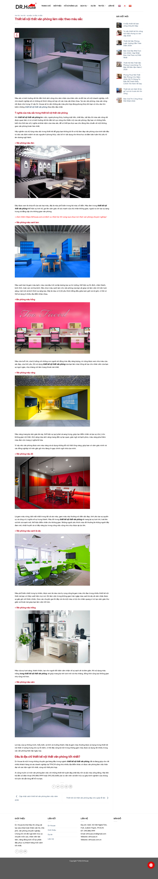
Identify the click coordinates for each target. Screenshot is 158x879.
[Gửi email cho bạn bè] (62, 786)
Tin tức (101, 6)
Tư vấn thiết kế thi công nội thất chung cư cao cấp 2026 (133, 33)
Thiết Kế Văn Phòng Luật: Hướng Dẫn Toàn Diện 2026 (132, 43)
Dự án (93, 6)
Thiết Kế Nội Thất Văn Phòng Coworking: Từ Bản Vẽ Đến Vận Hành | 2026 (132, 66)
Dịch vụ (83, 6)
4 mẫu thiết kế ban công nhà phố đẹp (131, 25)
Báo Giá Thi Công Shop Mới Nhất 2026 (132, 100)
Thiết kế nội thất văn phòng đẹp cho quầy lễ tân (86, 798)
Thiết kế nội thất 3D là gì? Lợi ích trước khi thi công (132, 91)
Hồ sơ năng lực (71, 6)
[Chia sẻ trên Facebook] (54, 786)
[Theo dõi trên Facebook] (17, 851)
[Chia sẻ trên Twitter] (58, 786)
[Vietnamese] (130, 5)
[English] (119, 5)
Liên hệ (111, 6)
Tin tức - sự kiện (26, 15)
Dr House (51, 825)
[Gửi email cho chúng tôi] (21, 851)
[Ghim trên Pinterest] (66, 786)
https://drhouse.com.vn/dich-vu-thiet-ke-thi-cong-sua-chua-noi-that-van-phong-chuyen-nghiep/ (66, 217)
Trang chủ (46, 6)
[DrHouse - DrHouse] (26, 5)
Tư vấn (35, 15)
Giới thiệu (57, 6)
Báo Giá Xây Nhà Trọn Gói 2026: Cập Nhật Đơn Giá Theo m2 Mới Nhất (132, 54)
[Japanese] (124, 5)
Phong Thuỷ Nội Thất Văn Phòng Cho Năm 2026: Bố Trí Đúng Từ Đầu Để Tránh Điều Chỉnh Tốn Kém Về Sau (132, 79)
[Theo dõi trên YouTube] (25, 851)
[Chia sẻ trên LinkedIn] (70, 786)
